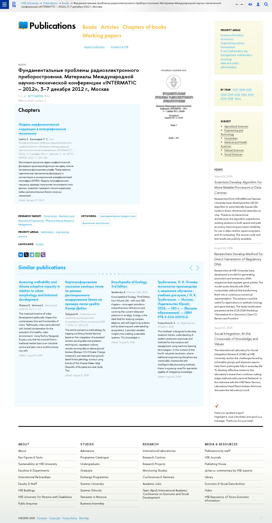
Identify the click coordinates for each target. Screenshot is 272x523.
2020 (251, 94)
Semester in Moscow (93, 497)
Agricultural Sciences (236, 126)
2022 (237, 94)
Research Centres (154, 457)
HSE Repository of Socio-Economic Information (227, 498)
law (246, 51)
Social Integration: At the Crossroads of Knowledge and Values (236, 338)
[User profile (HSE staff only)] (258, 4)
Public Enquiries (27, 503)
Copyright (55, 518)
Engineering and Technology (232, 132)
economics (227, 39)
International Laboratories (159, 451)
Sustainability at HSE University (37, 464)
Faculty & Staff (27, 484)
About (23, 444)
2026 (242, 89)
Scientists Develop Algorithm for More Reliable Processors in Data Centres (238, 187)
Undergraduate (90, 464)
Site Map (84, 518)
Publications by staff (218, 451)
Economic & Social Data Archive (225, 484)
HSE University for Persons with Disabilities (45, 497)
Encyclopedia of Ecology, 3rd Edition (129, 284)
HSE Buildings (26, 490)
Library (209, 477)
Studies (87, 444)
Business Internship (92, 503)
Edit (261, 517)
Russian (40, 244)
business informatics (232, 35)
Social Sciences (233, 154)
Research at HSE (119, 47)
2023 (230, 94)
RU (237, 4)
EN (242, 4)
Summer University (92, 484)
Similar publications (42, 267)
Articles (110, 26)
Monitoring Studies (155, 470)
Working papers (101, 35)
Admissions (87, 451)
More (238, 98)
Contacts (42, 518)
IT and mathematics (232, 51)
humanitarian (228, 47)
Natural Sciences (234, 150)
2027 (235, 89)
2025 (249, 89)
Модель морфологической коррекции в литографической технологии (42, 128)
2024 (224, 94)
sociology (226, 59)
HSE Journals (213, 457)
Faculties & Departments (33, 470)
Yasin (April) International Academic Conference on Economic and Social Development (166, 493)
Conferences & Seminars (158, 477)
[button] (99, 274)
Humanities (230, 138)
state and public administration (230, 65)
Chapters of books (144, 26)
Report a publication (94, 47)
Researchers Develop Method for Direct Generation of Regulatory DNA (238, 259)
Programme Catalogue (94, 457)
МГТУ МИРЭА (35, 96)
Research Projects (154, 464)
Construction (51, 216)
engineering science (232, 43)
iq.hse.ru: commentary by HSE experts (228, 470)
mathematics (244, 55)
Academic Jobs (152, 484)
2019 (223, 98)
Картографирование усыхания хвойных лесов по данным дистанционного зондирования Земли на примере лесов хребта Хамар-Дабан (84, 295)
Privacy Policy (70, 518)
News (218, 170)
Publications (52, 25)
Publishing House (215, 464)
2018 (230, 98)
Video (208, 490)
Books (89, 26)
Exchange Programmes (94, 477)
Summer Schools (90, 490)
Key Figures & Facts (30, 457)
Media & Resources (221, 444)
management (228, 55)
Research (151, 444)
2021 (244, 94)
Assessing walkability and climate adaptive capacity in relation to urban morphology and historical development (39, 291)
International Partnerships (34, 477)
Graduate (86, 470)
